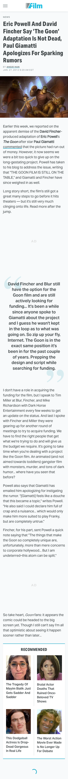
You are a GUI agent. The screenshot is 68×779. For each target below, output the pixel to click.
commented (12, 147)
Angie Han (13, 67)
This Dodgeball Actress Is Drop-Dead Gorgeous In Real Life (17, 744)
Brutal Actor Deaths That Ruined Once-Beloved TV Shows (46, 693)
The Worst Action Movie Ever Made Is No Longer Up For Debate (49, 744)
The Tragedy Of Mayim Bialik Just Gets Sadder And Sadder (18, 690)
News (6, 17)
